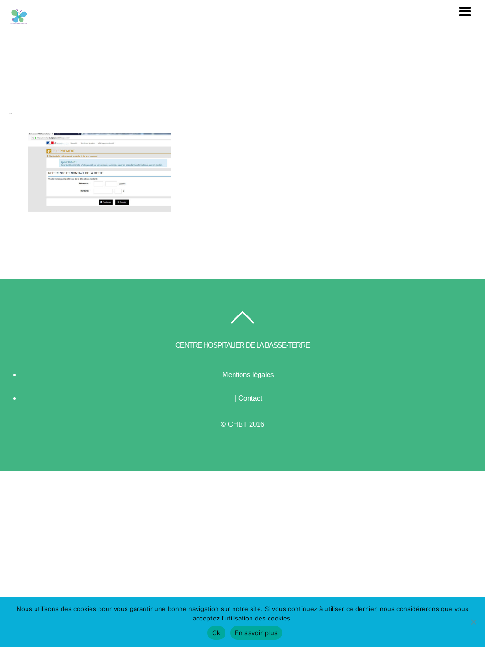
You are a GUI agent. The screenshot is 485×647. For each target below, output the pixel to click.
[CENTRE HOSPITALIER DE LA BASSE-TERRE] (18, 21)
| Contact (248, 398)
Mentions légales (248, 374)
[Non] (473, 622)
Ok (216, 633)
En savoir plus (256, 633)
